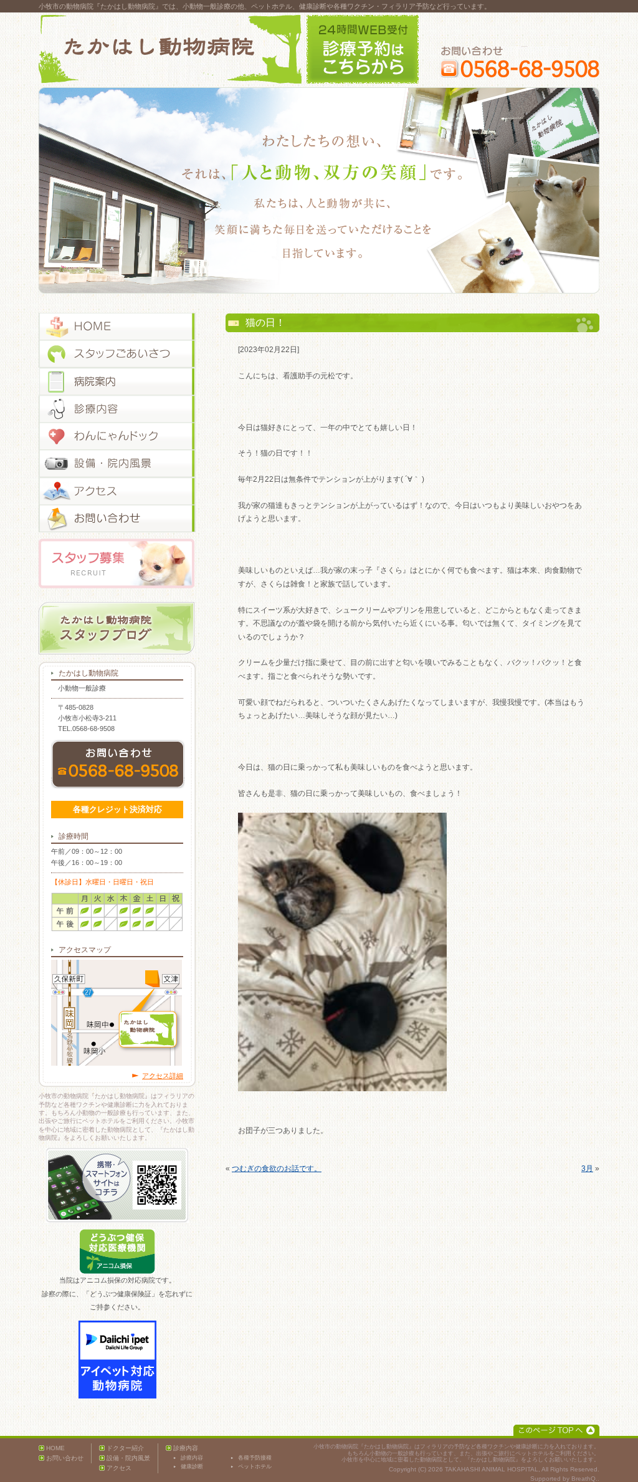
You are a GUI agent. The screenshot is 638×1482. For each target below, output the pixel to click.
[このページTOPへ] (556, 1430)
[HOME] (117, 326)
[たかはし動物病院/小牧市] (170, 49)
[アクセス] (117, 491)
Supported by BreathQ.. (564, 1478)
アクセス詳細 (162, 1075)
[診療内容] (117, 409)
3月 (587, 1168)
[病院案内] (117, 381)
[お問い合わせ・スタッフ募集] (117, 518)
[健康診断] (117, 436)
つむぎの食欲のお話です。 (276, 1168)
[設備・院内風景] (117, 463)
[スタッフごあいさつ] (117, 354)
